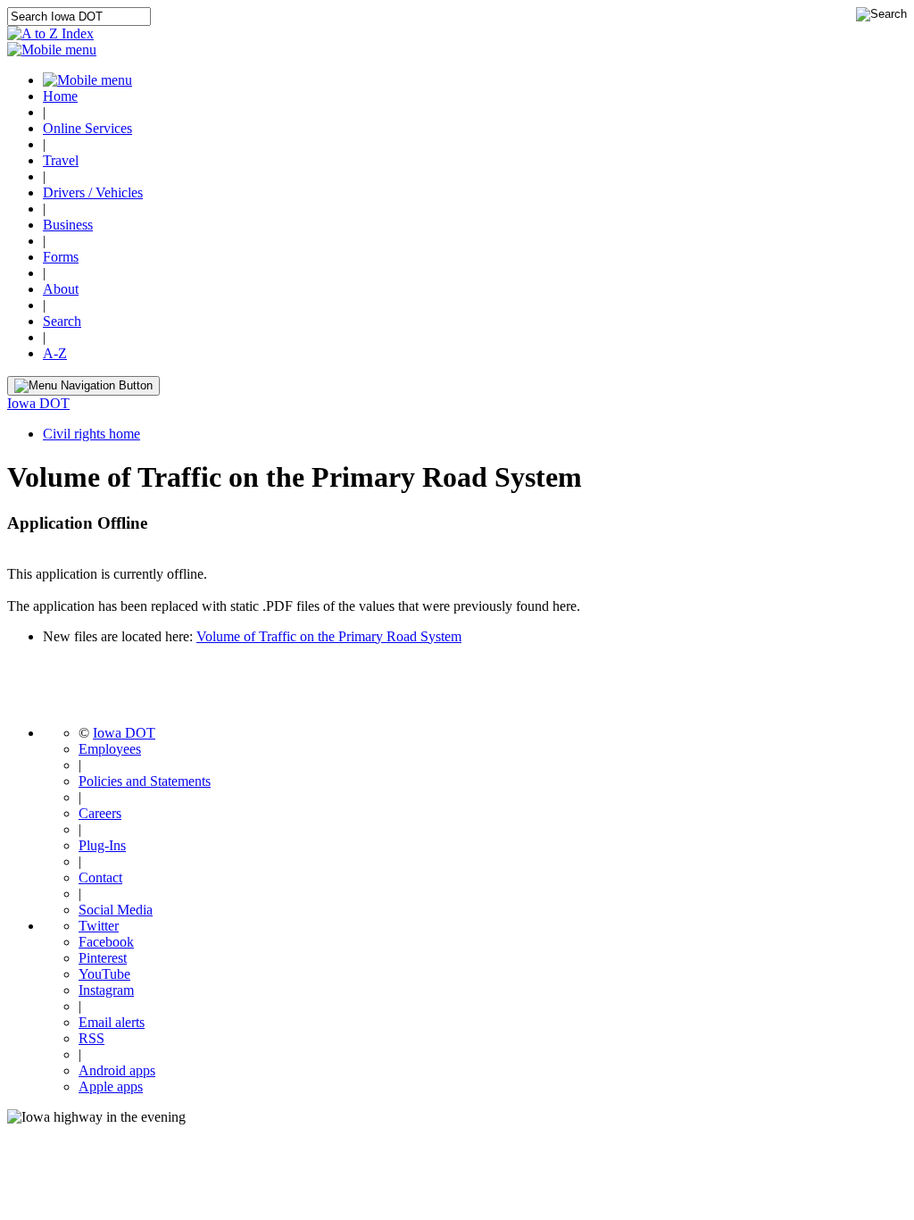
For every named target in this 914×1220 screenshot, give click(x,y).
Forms (61, 256)
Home (60, 96)
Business (68, 224)
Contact (100, 877)
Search (62, 321)
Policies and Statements (145, 781)
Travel (61, 160)
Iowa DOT (38, 403)
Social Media (116, 909)
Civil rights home (91, 433)
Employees (110, 748)
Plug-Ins (102, 845)
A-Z (55, 353)
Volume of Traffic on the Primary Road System (328, 636)
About (61, 289)
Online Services (87, 128)
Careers (100, 813)
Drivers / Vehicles (93, 192)
